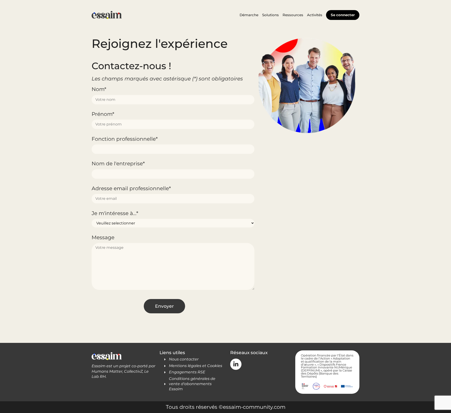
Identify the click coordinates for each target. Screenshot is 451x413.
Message (103, 237)
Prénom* (103, 114)
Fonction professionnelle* (125, 138)
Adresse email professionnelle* (131, 188)
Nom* (99, 89)
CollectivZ (133, 371)
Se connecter (343, 15)
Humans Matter (107, 371)
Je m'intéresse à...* (115, 213)
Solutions (270, 15)
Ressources (293, 15)
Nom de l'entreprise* (118, 163)
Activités (314, 15)
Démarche (249, 15)
